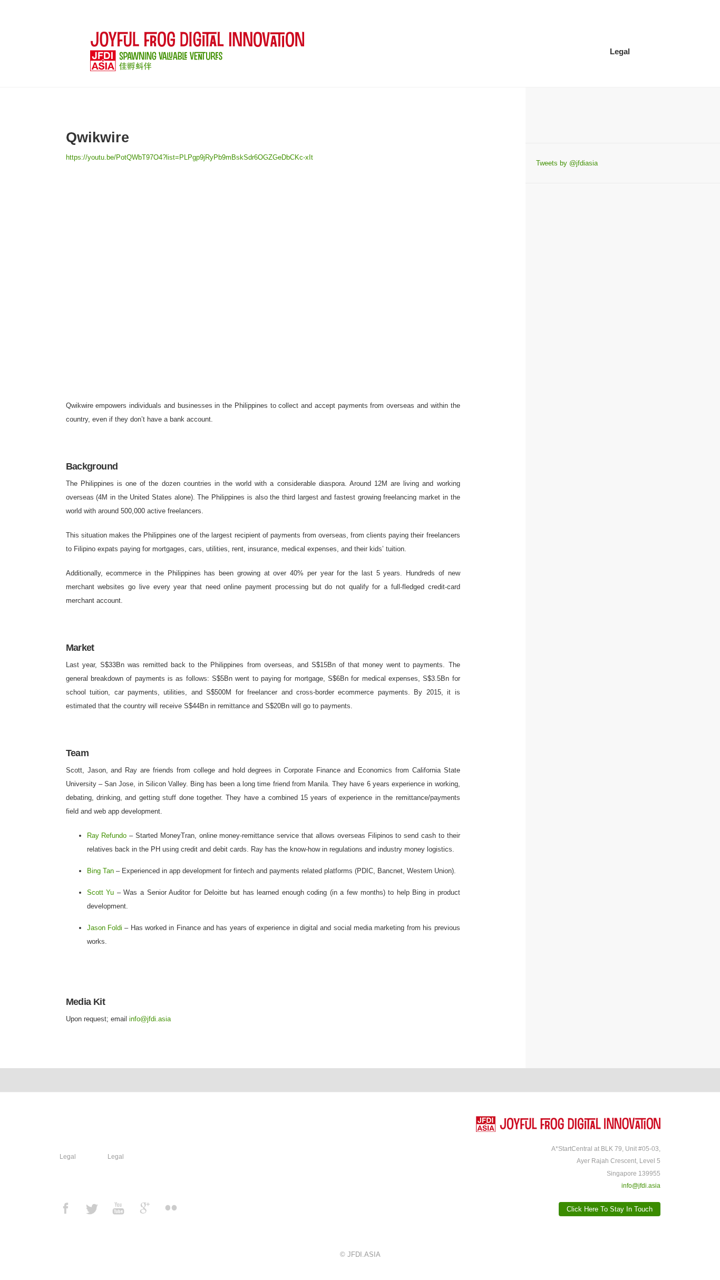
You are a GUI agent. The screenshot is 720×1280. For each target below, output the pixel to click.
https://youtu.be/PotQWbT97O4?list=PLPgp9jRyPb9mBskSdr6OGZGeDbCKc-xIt (189, 157)
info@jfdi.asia (150, 1019)
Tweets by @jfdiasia (567, 163)
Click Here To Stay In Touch (610, 1209)
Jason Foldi (104, 928)
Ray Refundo (107, 835)
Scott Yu (100, 892)
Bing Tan (100, 871)
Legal (620, 51)
